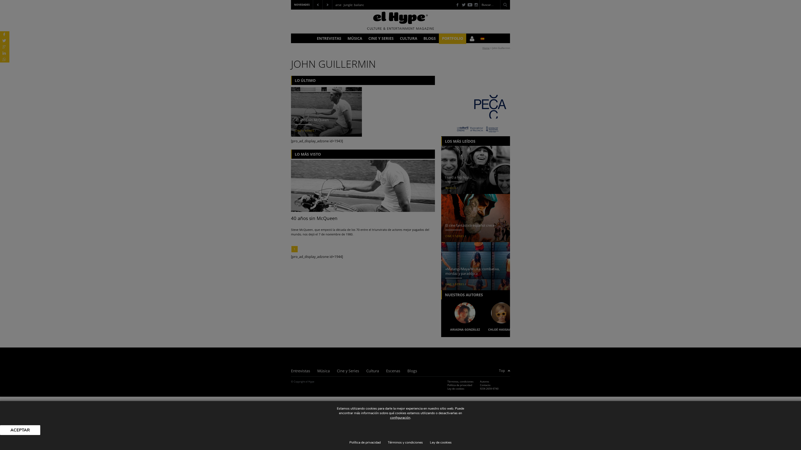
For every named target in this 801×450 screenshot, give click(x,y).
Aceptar (20, 430)
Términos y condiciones (405, 442)
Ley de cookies (441, 442)
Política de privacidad (365, 442)
